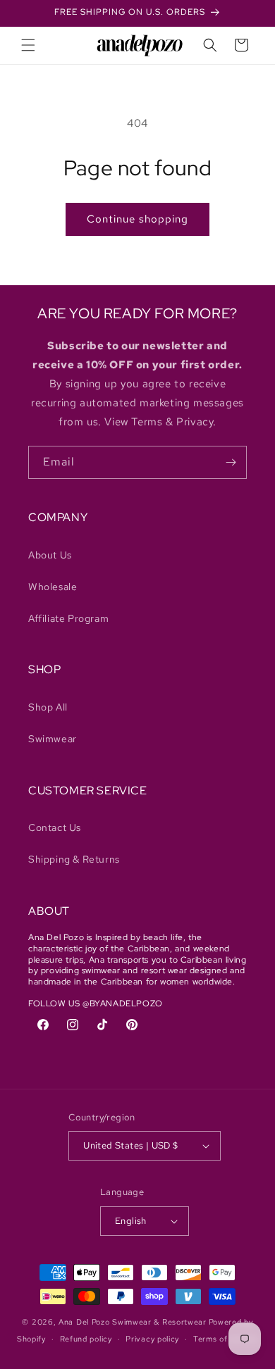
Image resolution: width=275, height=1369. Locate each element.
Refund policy (86, 1339)
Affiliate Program (68, 618)
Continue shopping (137, 219)
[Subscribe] (230, 462)
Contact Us (54, 827)
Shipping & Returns (74, 859)
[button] (28, 45)
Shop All (48, 707)
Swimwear (52, 738)
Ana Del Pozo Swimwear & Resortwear (133, 1322)
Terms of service (225, 1339)
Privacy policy (152, 1339)
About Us (50, 555)
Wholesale (52, 586)
